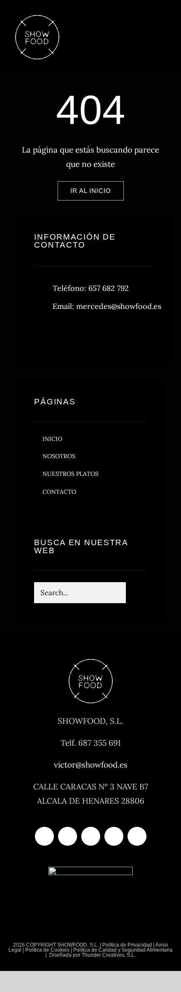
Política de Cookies (47, 950)
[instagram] (89, 334)
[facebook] (43, 334)
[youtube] (113, 836)
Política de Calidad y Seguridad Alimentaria (123, 950)
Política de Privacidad (127, 945)
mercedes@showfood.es (118, 306)
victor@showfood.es (91, 765)
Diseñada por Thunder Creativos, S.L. (92, 955)
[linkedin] (137, 836)
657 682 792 (108, 288)
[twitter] (66, 334)
